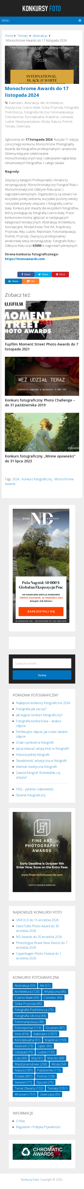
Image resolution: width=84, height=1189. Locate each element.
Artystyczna (13, 107)
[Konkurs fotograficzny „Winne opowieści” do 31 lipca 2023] (42, 432)
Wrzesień (25, 1094)
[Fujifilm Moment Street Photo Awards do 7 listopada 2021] (42, 320)
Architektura (54, 103)
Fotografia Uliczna (36, 112)
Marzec (55, 1058)
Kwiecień (24, 1046)
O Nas (20, 1121)
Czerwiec (53, 997)
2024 (15, 479)
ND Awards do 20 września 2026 (39, 937)
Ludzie (9, 121)
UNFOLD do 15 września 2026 (37, 920)
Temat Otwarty (29, 1088)
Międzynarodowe (27, 121)
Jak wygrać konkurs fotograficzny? (39, 715)
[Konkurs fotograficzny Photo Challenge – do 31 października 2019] (42, 376)
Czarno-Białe (31, 107)
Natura (56, 121)
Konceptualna (34, 117)
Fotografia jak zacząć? (31, 709)
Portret (67, 121)
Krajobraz (52, 117)
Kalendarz (16, 103)
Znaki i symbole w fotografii (35, 742)
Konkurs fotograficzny (36, 479)
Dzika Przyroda (52, 107)
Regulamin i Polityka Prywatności (38, 1127)
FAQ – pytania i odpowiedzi (34, 789)
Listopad (67, 117)
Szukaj (42, 675)
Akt (42, 103)
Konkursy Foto (30, 1179)
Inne (22, 1034)
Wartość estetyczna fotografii (36, 767)
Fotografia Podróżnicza (34, 1010)
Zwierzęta (23, 126)
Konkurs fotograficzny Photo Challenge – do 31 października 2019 (40, 402)
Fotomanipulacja (61, 112)
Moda (45, 121)
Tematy (10, 126)
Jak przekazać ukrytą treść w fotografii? (42, 748)
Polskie (23, 1076)
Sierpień (23, 1082)
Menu (6, 20)
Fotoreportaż (14, 117)
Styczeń (45, 1082)
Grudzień (55, 1028)
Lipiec (45, 1046)
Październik (49, 1070)
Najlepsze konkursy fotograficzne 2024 (43, 703)
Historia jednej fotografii (32, 754)
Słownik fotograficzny (31, 795)
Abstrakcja (31, 103)
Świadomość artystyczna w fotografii (41, 760)
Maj (37, 1058)
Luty (21, 1058)
